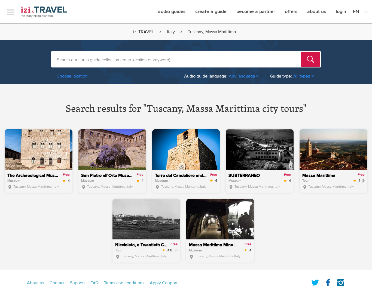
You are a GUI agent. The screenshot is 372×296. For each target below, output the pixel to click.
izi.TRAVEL (44, 11)
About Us (316, 11)
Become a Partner (255, 11)
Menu (11, 11)
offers (291, 11)
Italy (171, 32)
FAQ (94, 283)
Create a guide (211, 11)
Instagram (340, 281)
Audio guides (171, 11)
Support (77, 283)
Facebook (328, 281)
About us (35, 283)
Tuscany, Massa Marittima (32, 186)
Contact (57, 283)
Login (341, 11)
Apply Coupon (163, 283)
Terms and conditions (124, 283)
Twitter (315, 281)
